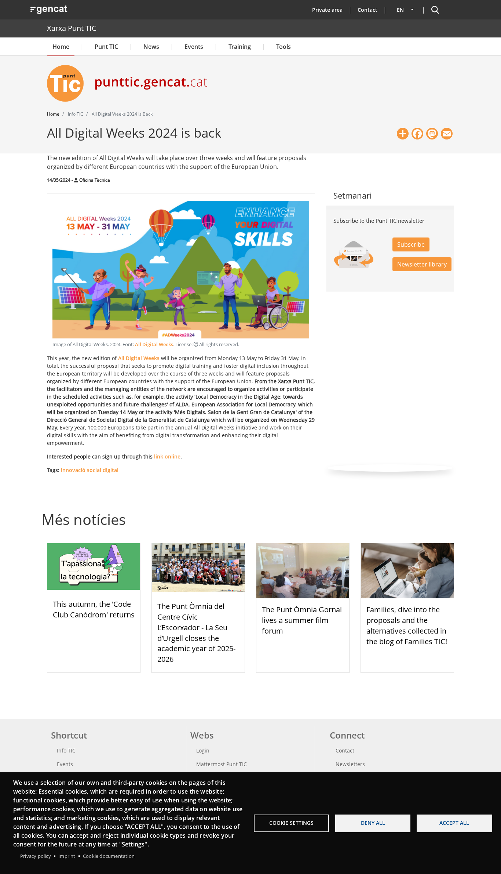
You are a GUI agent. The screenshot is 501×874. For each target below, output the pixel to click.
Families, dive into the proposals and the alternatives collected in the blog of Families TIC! (406, 625)
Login (202, 750)
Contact (367, 9)
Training (239, 47)
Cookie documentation (109, 856)
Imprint (66, 856)
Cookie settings (291, 822)
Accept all (454, 822)
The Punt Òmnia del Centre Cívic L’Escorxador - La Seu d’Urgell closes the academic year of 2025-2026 (196, 632)
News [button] (151, 47)
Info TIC (66, 750)
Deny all (373, 822)
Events (193, 47)
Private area (327, 9)
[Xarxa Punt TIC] (68, 83)
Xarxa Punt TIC (71, 28)
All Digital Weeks (154, 344)
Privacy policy (35, 856)
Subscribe (411, 244)
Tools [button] (283, 47)
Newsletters (350, 764)
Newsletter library (422, 264)
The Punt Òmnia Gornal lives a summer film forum (302, 620)
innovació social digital (89, 470)
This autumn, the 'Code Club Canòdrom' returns (94, 609)
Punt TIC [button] (106, 47)
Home (60, 47)
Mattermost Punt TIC (221, 764)
